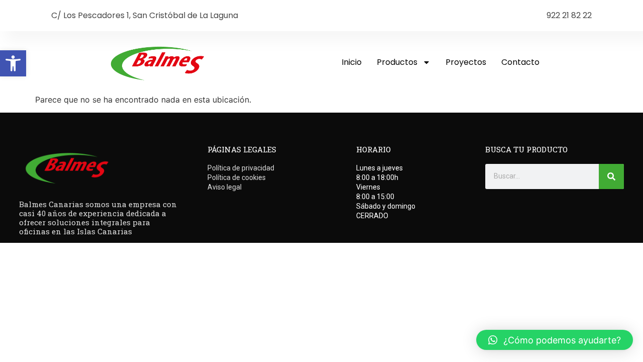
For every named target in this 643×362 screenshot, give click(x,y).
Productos (397, 62)
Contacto (520, 62)
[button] (13, 63)
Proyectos (466, 62)
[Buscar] (611, 176)
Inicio (352, 62)
